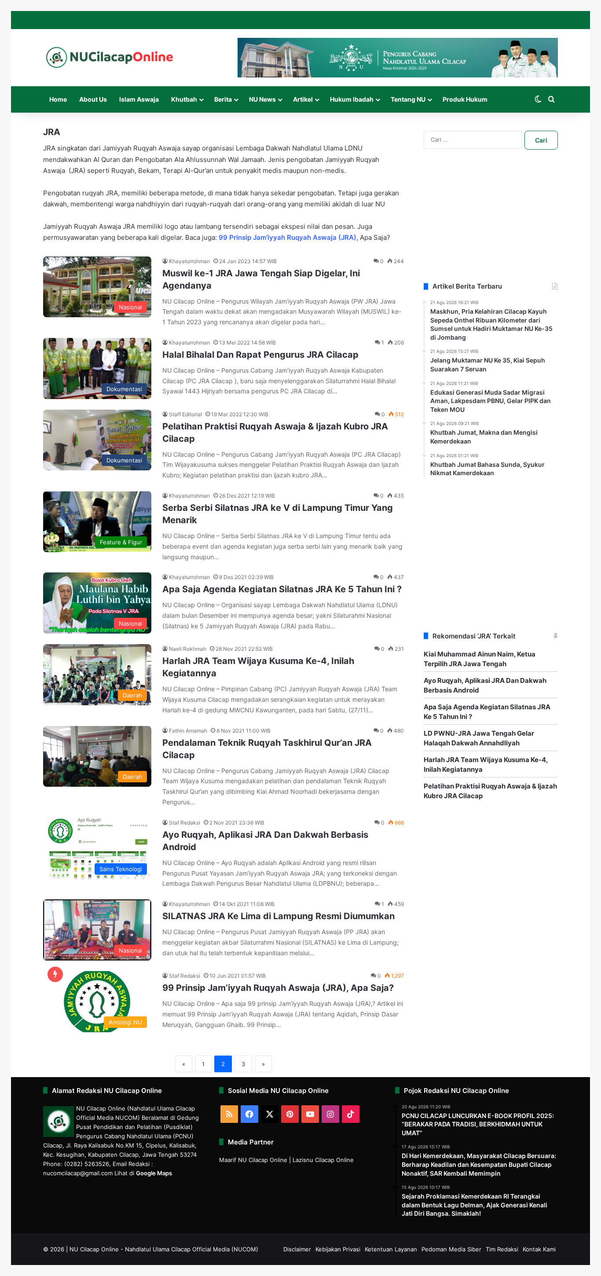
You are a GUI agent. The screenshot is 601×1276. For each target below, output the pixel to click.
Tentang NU (408, 99)
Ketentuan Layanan (391, 1249)
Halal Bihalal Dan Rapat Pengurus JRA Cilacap (260, 354)
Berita (223, 99)
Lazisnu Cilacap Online (323, 1159)
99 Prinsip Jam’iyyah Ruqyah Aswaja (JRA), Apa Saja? (278, 988)
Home (58, 99)
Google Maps (154, 1173)
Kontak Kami (539, 1249)
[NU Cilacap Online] (109, 57)
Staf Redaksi (184, 822)
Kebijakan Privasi (337, 1249)
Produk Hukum (465, 99)
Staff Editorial (185, 414)
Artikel (303, 99)
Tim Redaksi (502, 1249)
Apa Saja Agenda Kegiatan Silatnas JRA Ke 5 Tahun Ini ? (282, 589)
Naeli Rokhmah (187, 648)
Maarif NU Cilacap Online (253, 1159)
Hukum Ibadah (352, 99)
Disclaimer (297, 1249)
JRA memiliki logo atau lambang (172, 226)
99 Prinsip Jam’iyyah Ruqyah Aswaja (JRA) (287, 237)
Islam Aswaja (139, 99)
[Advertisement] (491, 227)
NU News (262, 99)
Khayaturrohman (189, 261)
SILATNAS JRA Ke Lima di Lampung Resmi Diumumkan (278, 916)
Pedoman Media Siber (451, 1249)
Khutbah (184, 99)
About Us (93, 99)
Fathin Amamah (188, 730)
